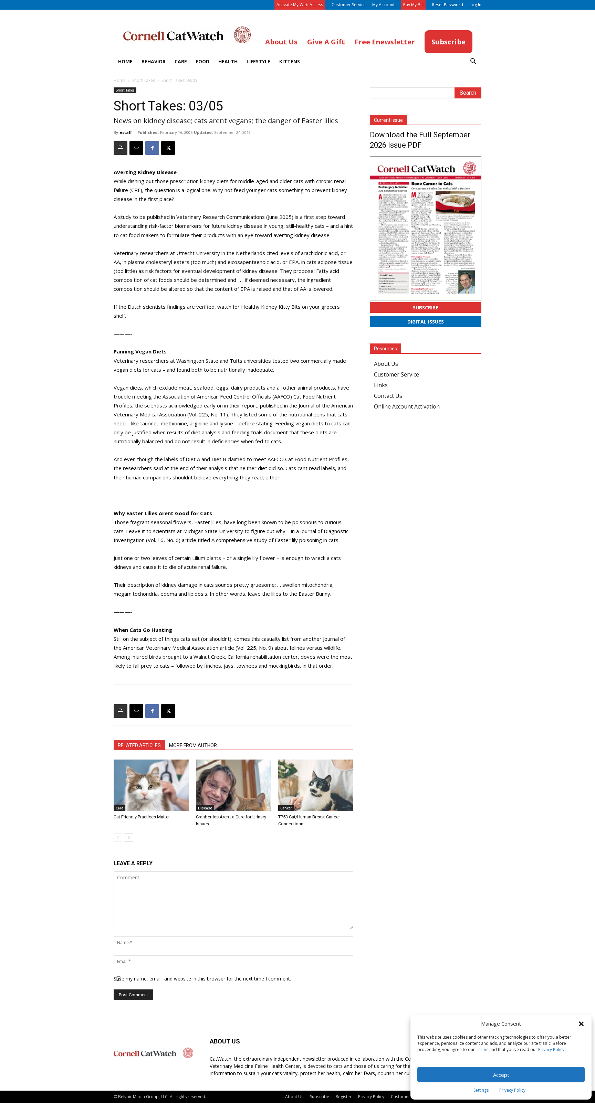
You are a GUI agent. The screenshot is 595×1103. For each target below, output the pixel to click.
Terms (482, 1049)
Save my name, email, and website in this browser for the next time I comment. (202, 978)
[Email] (136, 148)
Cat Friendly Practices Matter (142, 816)
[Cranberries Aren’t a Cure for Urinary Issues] (233, 785)
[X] (168, 148)
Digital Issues (425, 321)
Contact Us (388, 396)
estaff (126, 132)
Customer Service (349, 5)
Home (125, 61)
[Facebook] (152, 148)
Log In (475, 5)
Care (181, 61)
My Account (383, 5)
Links (381, 385)
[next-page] (129, 837)
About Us (386, 364)
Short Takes (143, 80)
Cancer (286, 808)
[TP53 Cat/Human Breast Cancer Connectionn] (315, 785)
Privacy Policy (551, 1049)
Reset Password (447, 5)
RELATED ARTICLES (139, 745)
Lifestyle (258, 61)
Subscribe (425, 307)
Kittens (289, 61)
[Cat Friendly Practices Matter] (151, 785)
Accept (501, 1074)
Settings (481, 1090)
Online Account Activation (407, 406)
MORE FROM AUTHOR (193, 745)
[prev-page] (118, 837)
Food (202, 61)
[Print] (120, 148)
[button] (581, 1023)
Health (228, 61)
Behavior (154, 61)
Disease (205, 808)
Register (344, 1097)
